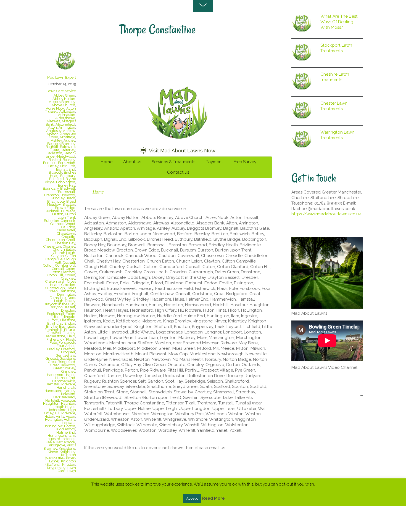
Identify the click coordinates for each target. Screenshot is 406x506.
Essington (67, 326)
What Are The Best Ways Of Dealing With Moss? (339, 22)
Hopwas (68, 423)
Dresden (68, 310)
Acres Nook (55, 108)
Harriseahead (64, 397)
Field (71, 336)
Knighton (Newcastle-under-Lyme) (60, 458)
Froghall (68, 352)
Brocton (68, 204)
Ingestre (53, 439)
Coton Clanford (63, 272)
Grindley (68, 371)
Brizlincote (56, 201)
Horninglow (52, 426)
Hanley (69, 391)
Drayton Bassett (62, 307)
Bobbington (65, 182)
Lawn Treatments (61, 472)
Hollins (69, 419)
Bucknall (52, 211)
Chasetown (66, 233)
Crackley (68, 278)
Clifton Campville (61, 257)
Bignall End (65, 169)
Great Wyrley (64, 368)
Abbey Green (64, 95)
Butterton (51, 221)
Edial (55, 317)
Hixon (70, 416)
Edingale (67, 317)
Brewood (67, 195)
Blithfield (56, 179)
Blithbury (67, 176)
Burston (57, 214)
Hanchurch (66, 387)
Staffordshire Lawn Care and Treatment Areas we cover (173, 64)
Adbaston (67, 111)
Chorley (69, 246)
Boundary (51, 188)
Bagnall (52, 147)
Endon (69, 323)
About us (132, 161)
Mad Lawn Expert (61, 77)
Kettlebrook (65, 442)
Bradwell (67, 188)
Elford (53, 320)
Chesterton (52, 246)
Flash (70, 339)
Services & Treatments (173, 161)
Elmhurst (55, 323)
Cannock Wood (62, 224)
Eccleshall (55, 314)
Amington (67, 127)
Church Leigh (64, 253)
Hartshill (52, 400)
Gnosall (52, 358)
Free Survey (245, 161)
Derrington (66, 294)
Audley (69, 140)
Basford (55, 160)
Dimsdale (58, 298)
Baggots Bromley (61, 144)
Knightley (67, 452)
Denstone (67, 291)
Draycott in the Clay (59, 304)
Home (106, 161)
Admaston (66, 115)
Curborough (55, 288)
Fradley (53, 349)
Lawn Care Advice (61, 91)
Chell (71, 240)
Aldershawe (65, 118)
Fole (53, 342)
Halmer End (65, 378)
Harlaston (67, 394)
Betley (53, 166)
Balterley (68, 150)
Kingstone (67, 448)
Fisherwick (55, 339)
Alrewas (53, 121)
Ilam (71, 435)
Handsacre (53, 391)
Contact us (178, 172)
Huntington (57, 435)
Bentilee (49, 163)
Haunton (68, 403)
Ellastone (67, 320)
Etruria (69, 330)
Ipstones (68, 439)
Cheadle (68, 237)
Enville (51, 326)
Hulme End (65, 432)
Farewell (54, 333)
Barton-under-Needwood (61, 154)
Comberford (65, 265)
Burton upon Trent (66, 215)
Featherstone (54, 336)
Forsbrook (67, 342)
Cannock (68, 221)
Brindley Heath (63, 198)
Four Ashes (66, 346)
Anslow (69, 131)
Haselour (68, 400)
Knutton (68, 464)
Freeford (68, 349)
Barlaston (54, 153)
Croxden (68, 285)
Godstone (67, 358)
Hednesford (57, 410)
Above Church (63, 105)
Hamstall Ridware (60, 384)
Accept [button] (192, 498)
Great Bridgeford (61, 362)
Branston (51, 195)
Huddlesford (65, 429)
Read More (213, 498)
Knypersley (56, 468)
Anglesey (53, 131)
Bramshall (66, 192)
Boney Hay (66, 185)
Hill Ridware (65, 413)
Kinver (53, 452)
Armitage (67, 137)
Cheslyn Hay (65, 243)
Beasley (69, 160)
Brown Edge (65, 208)
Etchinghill (53, 330)
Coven (70, 275)
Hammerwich (63, 381)
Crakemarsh (55, 281)
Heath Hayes (65, 407)
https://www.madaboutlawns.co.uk (326, 213)
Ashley (56, 140)
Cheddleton (55, 240)
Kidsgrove (57, 445)
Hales (70, 375)
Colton (48, 265)
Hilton (49, 416)
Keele (50, 442)
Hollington (53, 419)
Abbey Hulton (63, 99)
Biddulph (67, 166)
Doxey (70, 301)
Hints (60, 416)
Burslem (68, 211)
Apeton (53, 134)
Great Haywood (62, 365)
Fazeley (69, 333)
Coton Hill (55, 275)
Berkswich (66, 163)
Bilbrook (55, 172)
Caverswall (66, 230)
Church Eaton (64, 249)
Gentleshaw (65, 355)
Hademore (55, 375)
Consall (58, 269)
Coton (70, 269)
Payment (214, 161)
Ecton (70, 314)
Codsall (69, 262)
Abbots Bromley (62, 102)
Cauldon (68, 227)
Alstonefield (65, 124)
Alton (52, 127)
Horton (69, 426)
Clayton (57, 256)
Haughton (51, 403)
